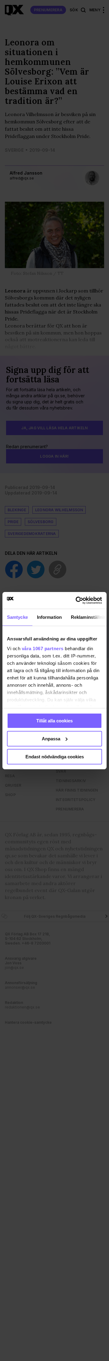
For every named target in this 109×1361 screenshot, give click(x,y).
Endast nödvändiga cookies (54, 756)
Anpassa (51, 738)
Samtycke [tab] (17, 617)
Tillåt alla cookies (54, 720)
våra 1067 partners (43, 648)
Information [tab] (49, 617)
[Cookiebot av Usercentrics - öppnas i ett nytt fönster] (77, 600)
